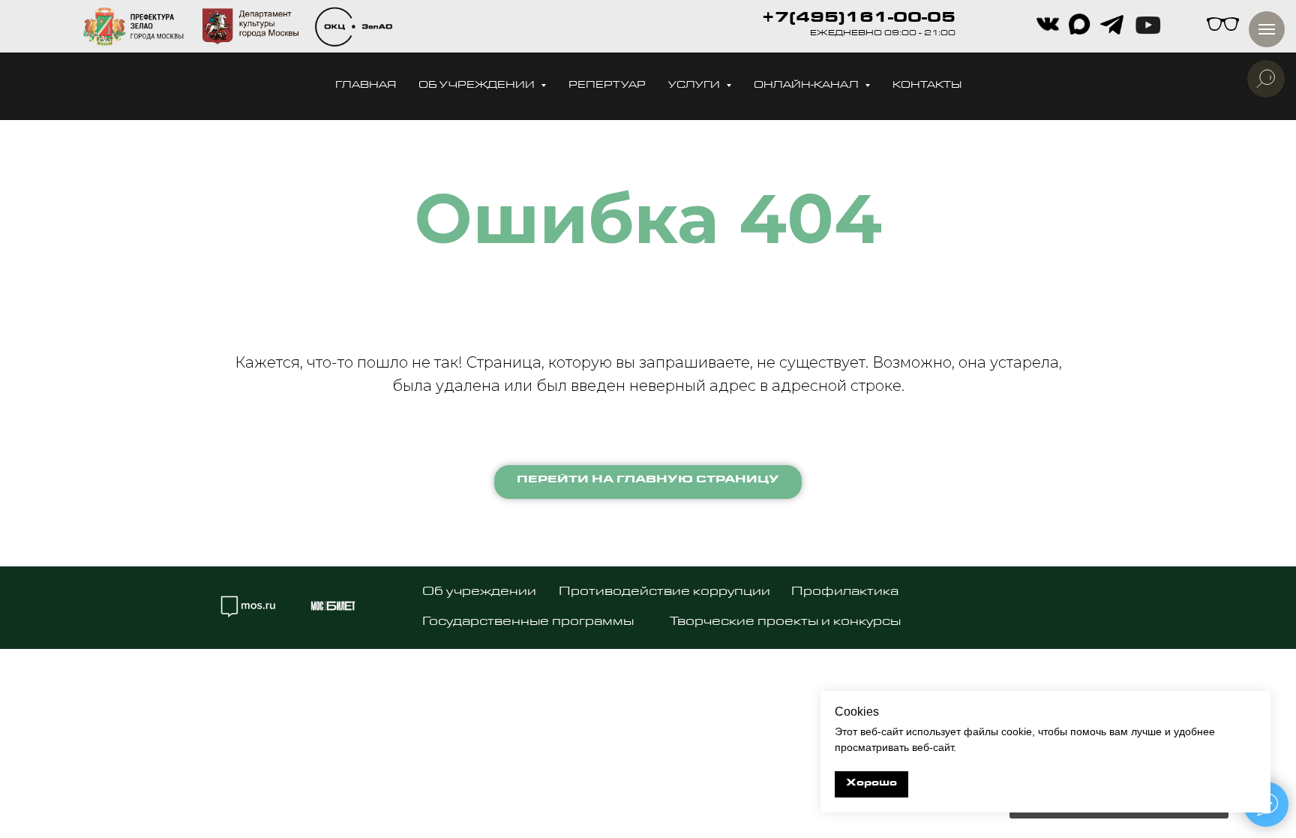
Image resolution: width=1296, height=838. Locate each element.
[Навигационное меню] (1266, 29)
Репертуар (607, 86)
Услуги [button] (695, 86)
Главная (365, 86)
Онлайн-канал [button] (807, 86)
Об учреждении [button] (477, 86)
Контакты (927, 86)
